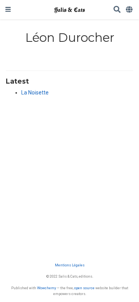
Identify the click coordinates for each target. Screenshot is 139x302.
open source (84, 288)
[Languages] (130, 9)
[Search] (117, 9)
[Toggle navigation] (8, 9)
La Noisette (35, 92)
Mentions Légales (70, 265)
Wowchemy (46, 288)
